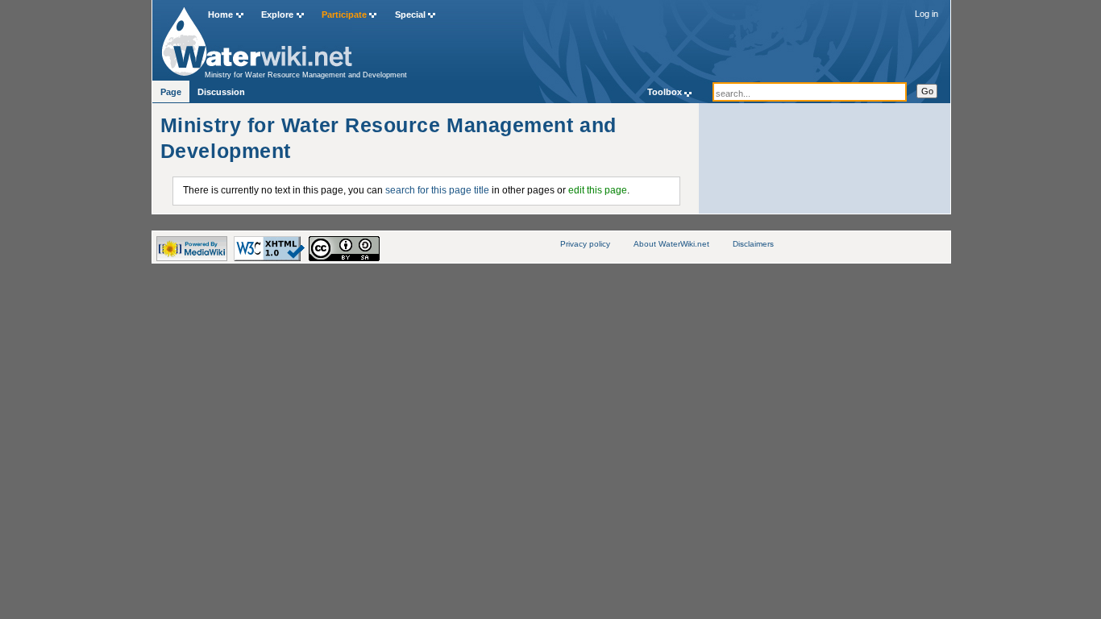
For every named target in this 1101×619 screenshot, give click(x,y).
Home (220, 14)
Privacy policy (585, 243)
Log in (926, 14)
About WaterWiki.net (671, 243)
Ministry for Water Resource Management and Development (306, 75)
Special (410, 14)
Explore (277, 14)
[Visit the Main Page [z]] (256, 38)
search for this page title (437, 190)
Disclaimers (753, 243)
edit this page (597, 190)
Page (170, 92)
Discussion (221, 92)
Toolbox (664, 92)
